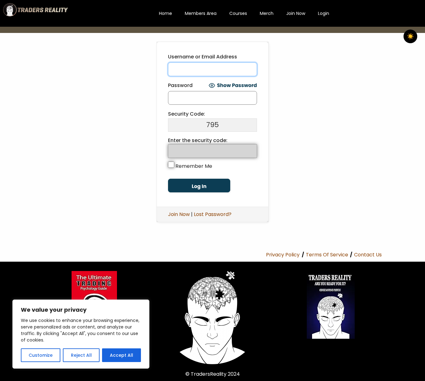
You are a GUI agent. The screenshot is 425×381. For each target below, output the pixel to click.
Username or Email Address (202, 56)
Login (323, 13)
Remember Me (193, 166)
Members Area (201, 13)
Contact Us (368, 254)
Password (180, 85)
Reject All (81, 355)
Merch (266, 13)
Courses (238, 13)
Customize (41, 355)
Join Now (295, 13)
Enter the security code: (197, 140)
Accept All (121, 355)
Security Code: (186, 113)
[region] (80, 334)
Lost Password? (212, 214)
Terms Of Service (327, 254)
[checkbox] (410, 36)
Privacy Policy (283, 254)
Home (165, 13)
